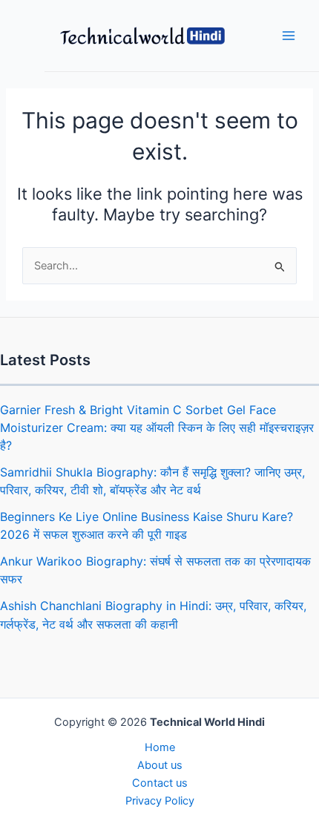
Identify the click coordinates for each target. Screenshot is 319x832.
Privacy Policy (159, 801)
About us (159, 765)
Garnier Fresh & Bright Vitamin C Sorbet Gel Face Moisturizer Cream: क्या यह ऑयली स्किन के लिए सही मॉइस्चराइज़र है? (157, 427)
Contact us (160, 783)
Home (160, 747)
